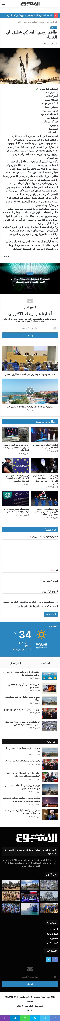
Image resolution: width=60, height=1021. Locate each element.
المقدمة (54, 929)
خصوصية (39, 1005)
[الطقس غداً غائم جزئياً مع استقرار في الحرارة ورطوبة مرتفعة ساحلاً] (49, 676)
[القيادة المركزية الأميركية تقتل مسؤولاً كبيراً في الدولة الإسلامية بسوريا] (30, 885)
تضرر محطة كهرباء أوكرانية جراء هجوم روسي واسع (24, 686)
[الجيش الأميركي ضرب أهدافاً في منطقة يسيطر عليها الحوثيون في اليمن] (50, 789)
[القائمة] (3, 4)
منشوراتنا (53, 938)
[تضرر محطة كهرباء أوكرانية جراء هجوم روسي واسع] (49, 688)
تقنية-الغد (21, 22)
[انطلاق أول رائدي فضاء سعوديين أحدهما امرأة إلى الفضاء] (44, 434)
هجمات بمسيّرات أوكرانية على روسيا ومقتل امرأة (22, 698)
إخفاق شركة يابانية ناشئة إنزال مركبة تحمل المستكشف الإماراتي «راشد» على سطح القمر (45, 479)
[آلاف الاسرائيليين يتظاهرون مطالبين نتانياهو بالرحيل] (11, 908)
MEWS (30, 1001)
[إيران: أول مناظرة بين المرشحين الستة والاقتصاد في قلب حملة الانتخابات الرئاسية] (30, 896)
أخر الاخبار (45, 663)
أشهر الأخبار (15, 663)
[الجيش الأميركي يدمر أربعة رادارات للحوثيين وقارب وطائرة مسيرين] (30, 909)
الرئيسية (51, 22)
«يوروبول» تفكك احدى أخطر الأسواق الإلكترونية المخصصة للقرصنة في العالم (17, 478)
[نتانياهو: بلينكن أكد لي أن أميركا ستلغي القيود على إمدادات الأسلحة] (50, 814)
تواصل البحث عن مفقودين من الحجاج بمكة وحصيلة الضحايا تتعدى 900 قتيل (22, 723)
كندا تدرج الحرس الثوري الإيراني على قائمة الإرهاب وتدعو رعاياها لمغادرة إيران (23, 774)
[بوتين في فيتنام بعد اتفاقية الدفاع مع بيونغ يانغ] (49, 713)
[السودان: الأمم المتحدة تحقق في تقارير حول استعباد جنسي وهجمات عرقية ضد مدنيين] (11, 896)
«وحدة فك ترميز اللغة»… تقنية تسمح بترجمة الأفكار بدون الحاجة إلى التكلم (15, 448)
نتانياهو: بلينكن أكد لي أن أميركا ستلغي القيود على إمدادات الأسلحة (22, 812)
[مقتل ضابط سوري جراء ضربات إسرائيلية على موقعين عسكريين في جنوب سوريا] (50, 802)
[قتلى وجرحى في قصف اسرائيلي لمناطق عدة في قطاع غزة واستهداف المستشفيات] (49, 896)
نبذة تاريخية (52, 933)
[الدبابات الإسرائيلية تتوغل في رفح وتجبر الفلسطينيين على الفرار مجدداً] (11, 885)
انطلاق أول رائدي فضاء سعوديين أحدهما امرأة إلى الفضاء (45, 446)
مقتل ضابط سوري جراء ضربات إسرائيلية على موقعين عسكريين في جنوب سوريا (21, 799)
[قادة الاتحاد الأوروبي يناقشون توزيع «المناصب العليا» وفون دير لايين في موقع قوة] (49, 908)
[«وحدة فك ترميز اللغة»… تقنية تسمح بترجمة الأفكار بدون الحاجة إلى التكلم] (15, 434)
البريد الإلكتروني (49, 580)
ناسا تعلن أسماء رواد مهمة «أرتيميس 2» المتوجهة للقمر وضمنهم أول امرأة (46, 512)
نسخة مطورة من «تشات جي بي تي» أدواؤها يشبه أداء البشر (16, 510)
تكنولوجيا (31, 22)
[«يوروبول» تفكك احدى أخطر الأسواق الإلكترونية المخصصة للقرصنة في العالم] (15, 465)
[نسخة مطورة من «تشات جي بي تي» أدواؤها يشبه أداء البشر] (15, 498)
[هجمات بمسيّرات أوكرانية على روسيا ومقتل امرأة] (49, 701)
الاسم (54, 570)
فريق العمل (52, 942)
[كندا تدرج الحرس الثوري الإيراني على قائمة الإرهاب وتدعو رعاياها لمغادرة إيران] (50, 777)
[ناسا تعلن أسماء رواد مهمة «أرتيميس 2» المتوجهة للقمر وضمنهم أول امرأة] (44, 498)
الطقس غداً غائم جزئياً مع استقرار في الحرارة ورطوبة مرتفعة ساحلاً (21, 673)
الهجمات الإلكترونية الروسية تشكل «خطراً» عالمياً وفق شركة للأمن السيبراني (30, 281)
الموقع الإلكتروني (50, 591)
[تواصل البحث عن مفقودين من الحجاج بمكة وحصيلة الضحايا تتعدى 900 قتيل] (49, 726)
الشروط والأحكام (25, 1005)
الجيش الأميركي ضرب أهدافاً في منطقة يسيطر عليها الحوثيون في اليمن (21, 787)
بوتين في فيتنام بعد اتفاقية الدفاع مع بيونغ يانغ (22, 709)
